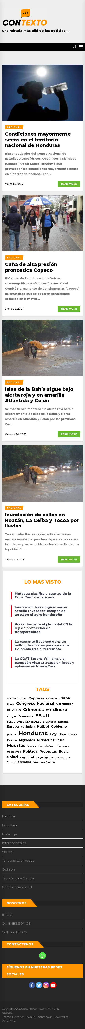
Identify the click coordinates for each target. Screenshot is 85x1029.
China (64, 698)
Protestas (48, 751)
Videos (7, 852)
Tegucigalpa (44, 757)
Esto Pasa (9, 825)
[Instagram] (46, 985)
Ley (53, 734)
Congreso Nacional (35, 703)
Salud (12, 757)
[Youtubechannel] (53, 985)
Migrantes (27, 740)
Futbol (43, 726)
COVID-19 (14, 710)
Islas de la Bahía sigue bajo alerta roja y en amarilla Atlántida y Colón (39, 394)
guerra (11, 734)
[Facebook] (32, 985)
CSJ (48, 710)
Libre (62, 734)
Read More (69, 183)
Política (30, 751)
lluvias (72, 734)
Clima (10, 704)
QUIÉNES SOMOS (16, 923)
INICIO (7, 915)
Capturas (36, 698)
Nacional (9, 816)
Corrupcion (65, 704)
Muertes (16, 745)
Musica (31, 746)
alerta (11, 698)
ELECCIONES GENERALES (24, 721)
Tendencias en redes (18, 860)
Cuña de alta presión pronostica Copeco (31, 267)
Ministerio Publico (51, 740)
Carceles (51, 698)
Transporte (63, 757)
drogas (11, 716)
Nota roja (9, 834)
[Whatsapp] (42, 955)
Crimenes (33, 709)
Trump (11, 762)
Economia (25, 716)
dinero (60, 709)
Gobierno (59, 726)
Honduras (33, 733)
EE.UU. (43, 715)
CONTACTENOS (14, 932)
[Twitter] (39, 985)
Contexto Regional (17, 887)
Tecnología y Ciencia (18, 878)
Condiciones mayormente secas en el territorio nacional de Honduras (38, 139)
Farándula (28, 726)
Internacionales (14, 843)
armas (22, 698)
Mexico (12, 740)
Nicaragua (62, 746)
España (63, 721)
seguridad (27, 757)
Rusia (64, 751)
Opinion (8, 869)
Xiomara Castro (44, 762)
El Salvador (49, 722)
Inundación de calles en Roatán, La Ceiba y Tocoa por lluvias (42, 520)
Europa (13, 726)
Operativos (14, 751)
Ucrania (24, 762)
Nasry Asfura (46, 746)
